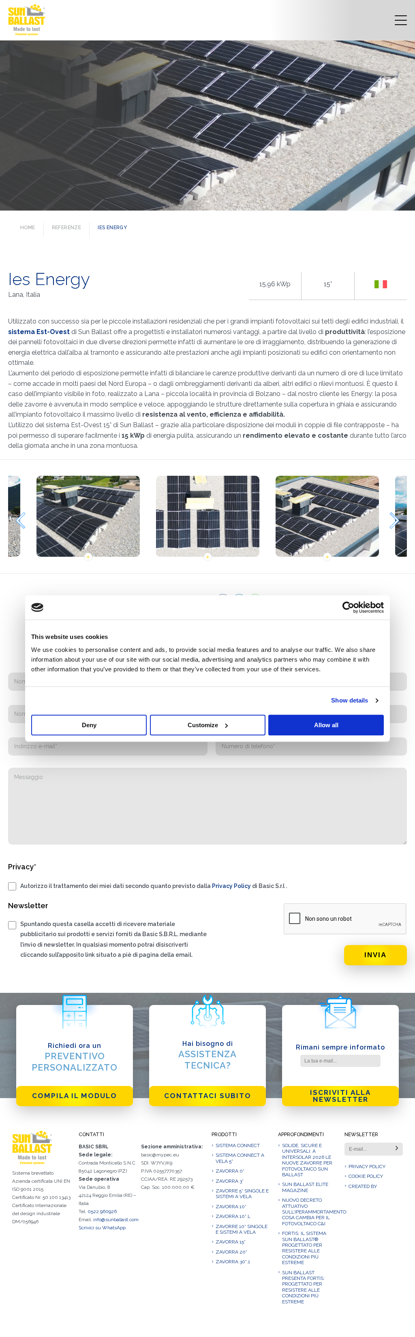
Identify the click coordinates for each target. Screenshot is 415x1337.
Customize (203, 725)
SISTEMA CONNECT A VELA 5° (240, 1158)
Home (27, 227)
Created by (363, 1186)
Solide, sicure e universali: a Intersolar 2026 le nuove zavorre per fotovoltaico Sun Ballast (307, 1160)
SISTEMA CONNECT (238, 1145)
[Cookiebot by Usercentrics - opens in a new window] (348, 607)
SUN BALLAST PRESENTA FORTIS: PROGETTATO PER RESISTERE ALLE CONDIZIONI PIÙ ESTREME (303, 1287)
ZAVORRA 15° (231, 1242)
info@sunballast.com (116, 1219)
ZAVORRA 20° (231, 1252)
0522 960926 (102, 1211)
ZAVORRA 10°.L (233, 1216)
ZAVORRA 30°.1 (233, 1262)
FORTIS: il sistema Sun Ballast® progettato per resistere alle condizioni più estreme (304, 1248)
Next (395, 520)
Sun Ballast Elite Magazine (305, 1187)
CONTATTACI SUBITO (207, 1096)
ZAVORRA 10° (231, 1206)
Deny (89, 725)
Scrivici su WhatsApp (102, 1228)
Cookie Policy (366, 1176)
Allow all (326, 725)
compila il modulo (74, 1096)
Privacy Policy (231, 886)
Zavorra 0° (230, 1171)
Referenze (66, 227)
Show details (349, 700)
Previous (20, 520)
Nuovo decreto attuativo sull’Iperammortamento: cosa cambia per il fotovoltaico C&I (309, 1211)
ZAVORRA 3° (230, 1181)
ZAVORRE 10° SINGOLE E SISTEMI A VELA (241, 1229)
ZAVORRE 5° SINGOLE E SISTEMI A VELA (242, 1193)
